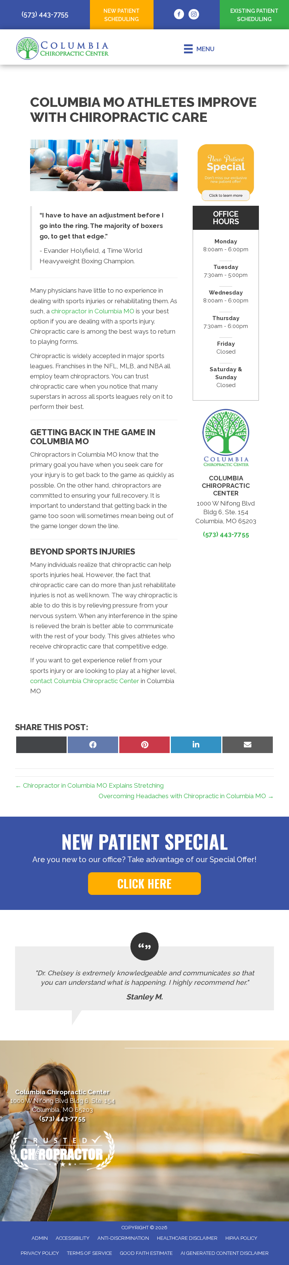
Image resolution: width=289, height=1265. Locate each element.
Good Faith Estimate (146, 1253)
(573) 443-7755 (226, 534)
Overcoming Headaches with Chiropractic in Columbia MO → (186, 796)
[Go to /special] (121, 14)
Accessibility (73, 1238)
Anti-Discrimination (123, 1238)
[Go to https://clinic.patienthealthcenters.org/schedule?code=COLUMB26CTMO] (254, 14)
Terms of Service (89, 1253)
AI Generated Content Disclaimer (225, 1253)
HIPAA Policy (241, 1238)
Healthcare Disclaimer (187, 1238)
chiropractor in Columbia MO (92, 311)
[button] (144, 883)
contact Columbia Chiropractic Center (84, 681)
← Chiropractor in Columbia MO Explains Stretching (89, 785)
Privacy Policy (40, 1253)
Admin (40, 1238)
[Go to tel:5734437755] (45, 14)
